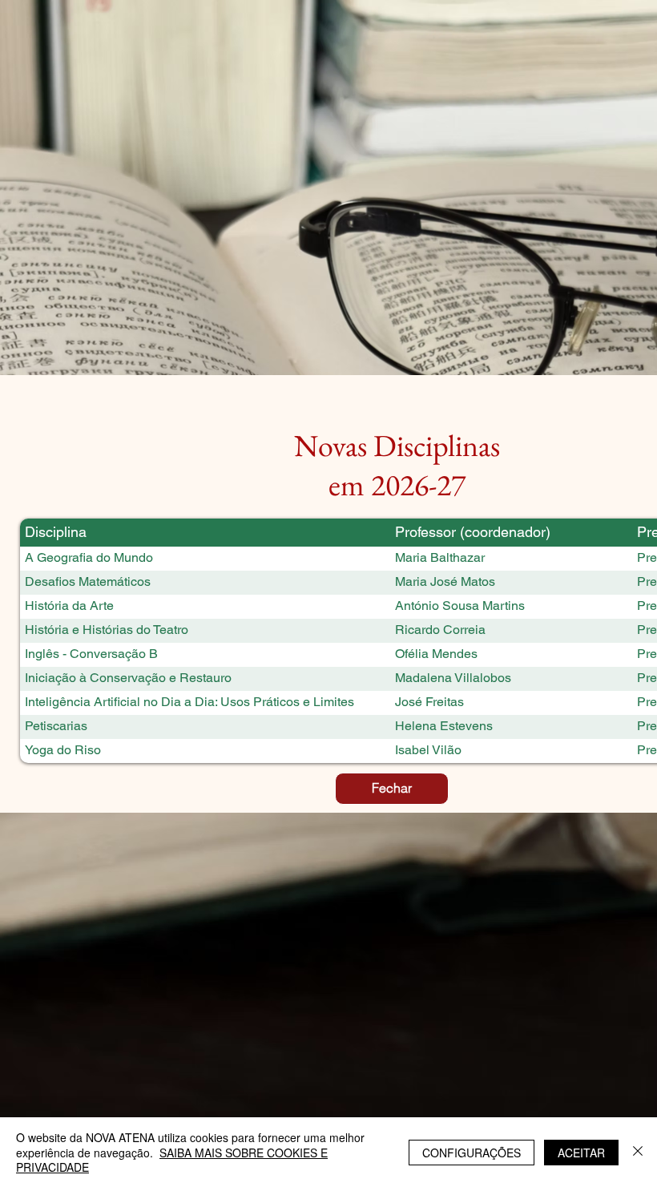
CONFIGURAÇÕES (471, 1153)
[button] (392, 789)
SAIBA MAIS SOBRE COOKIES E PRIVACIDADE (172, 1160)
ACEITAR (581, 1153)
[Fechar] (637, 1152)
